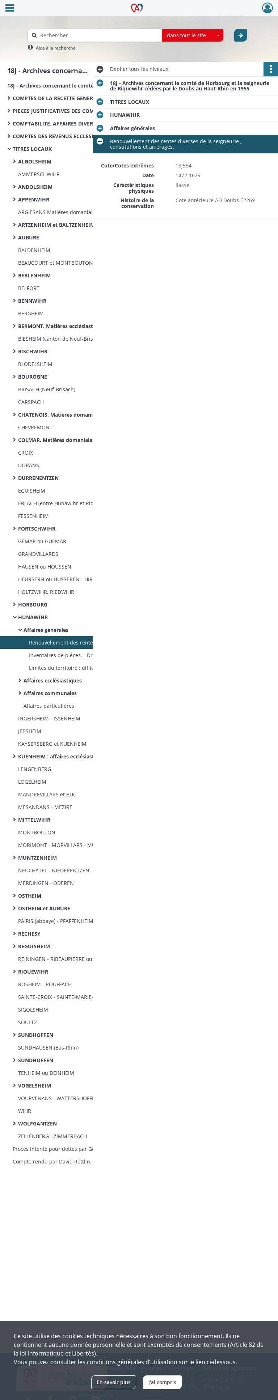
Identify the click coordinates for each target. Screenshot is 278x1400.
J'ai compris (162, 1382)
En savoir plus (114, 1382)
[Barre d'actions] (271, 69)
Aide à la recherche (56, 48)
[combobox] (192, 35)
